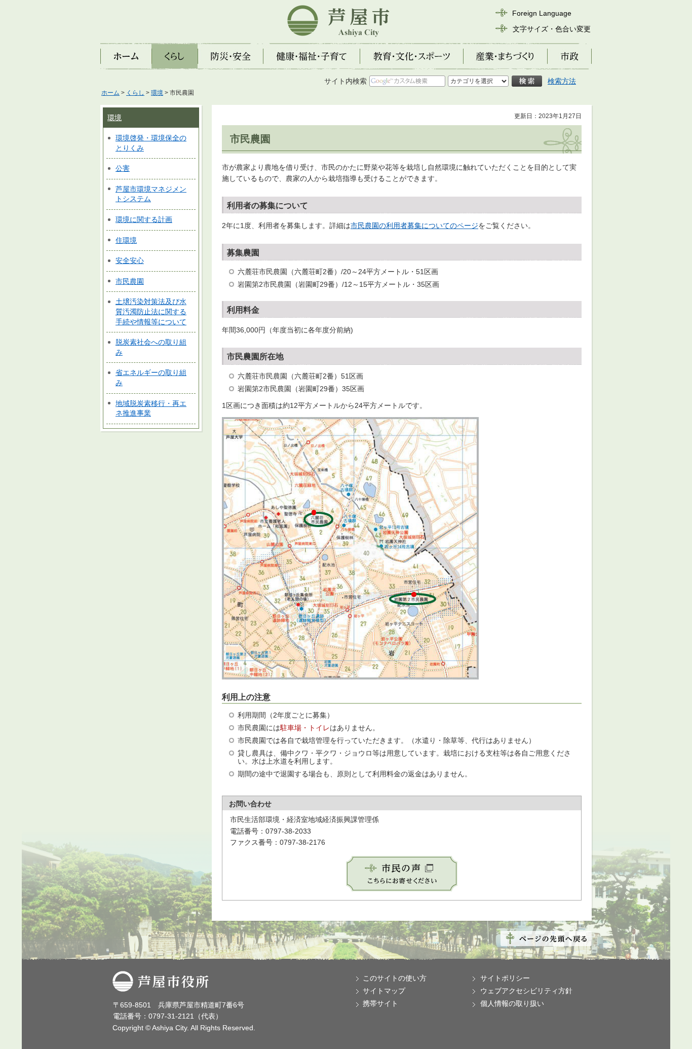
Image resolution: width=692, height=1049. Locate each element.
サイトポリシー (505, 978)
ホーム (110, 92)
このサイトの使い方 (395, 978)
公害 (123, 168)
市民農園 (130, 281)
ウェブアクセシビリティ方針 (526, 991)
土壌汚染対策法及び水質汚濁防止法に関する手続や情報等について (151, 311)
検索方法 (562, 81)
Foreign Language (541, 13)
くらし (135, 92)
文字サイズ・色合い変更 (552, 29)
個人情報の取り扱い (512, 1003)
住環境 (126, 240)
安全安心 (130, 260)
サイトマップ (384, 991)
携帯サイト (380, 1003)
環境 (157, 92)
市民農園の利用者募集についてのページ (414, 225)
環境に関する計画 (144, 219)
